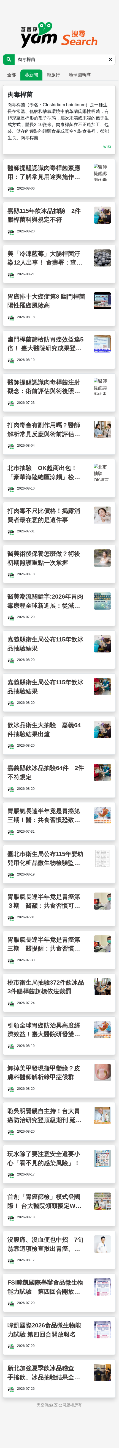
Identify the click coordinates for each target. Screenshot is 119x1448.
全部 (11, 75)
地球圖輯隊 (80, 75)
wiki (107, 146)
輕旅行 (53, 75)
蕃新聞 (31, 75)
